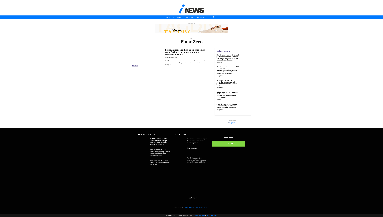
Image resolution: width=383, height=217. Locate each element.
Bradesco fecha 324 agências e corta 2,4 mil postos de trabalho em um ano (227, 83)
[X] (375, 2)
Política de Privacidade (198, 215)
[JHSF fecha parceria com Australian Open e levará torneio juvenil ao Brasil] (244, 107)
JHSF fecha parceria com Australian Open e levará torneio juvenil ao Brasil (227, 105)
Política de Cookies (211, 215)
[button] (381, 2)
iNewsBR (167, 57)
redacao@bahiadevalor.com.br (196, 207)
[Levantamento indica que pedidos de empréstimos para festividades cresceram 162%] (147, 57)
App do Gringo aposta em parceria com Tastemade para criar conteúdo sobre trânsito (196, 160)
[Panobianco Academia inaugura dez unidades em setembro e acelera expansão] (180, 141)
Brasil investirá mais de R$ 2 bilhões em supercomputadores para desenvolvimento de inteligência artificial (228, 70)
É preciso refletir (192, 148)
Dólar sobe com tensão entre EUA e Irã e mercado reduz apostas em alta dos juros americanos (228, 94)
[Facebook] (366, 2)
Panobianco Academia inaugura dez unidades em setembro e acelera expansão (197, 141)
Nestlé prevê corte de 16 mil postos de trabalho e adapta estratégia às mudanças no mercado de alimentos (228, 57)
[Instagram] (370, 2)
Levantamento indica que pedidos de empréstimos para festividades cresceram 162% (185, 52)
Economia (135, 65)
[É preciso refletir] (180, 150)
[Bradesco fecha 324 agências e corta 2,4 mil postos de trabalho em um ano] (244, 83)
